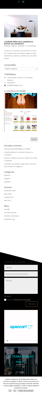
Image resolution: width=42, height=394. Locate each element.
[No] (39, 385)
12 (25, 340)
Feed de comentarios (11, 216)
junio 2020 (8, 194)
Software (21, 46)
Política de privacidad (26, 391)
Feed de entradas (10, 213)
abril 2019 (7, 200)
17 (34, 340)
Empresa (7, 46)
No (15, 391)
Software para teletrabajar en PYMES (17, 149)
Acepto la (18, 300)
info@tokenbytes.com (15, 85)
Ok (10, 391)
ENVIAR (31, 304)
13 (27, 340)
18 (36, 340)
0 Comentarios (31, 46)
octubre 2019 (8, 197)
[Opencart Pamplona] (21, 343)
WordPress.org (9, 219)
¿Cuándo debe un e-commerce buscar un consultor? (18, 42)
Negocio (14, 46)
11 (23, 340)
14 (29, 340)
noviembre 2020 (10, 191)
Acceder (7, 209)
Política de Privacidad (22, 300)
